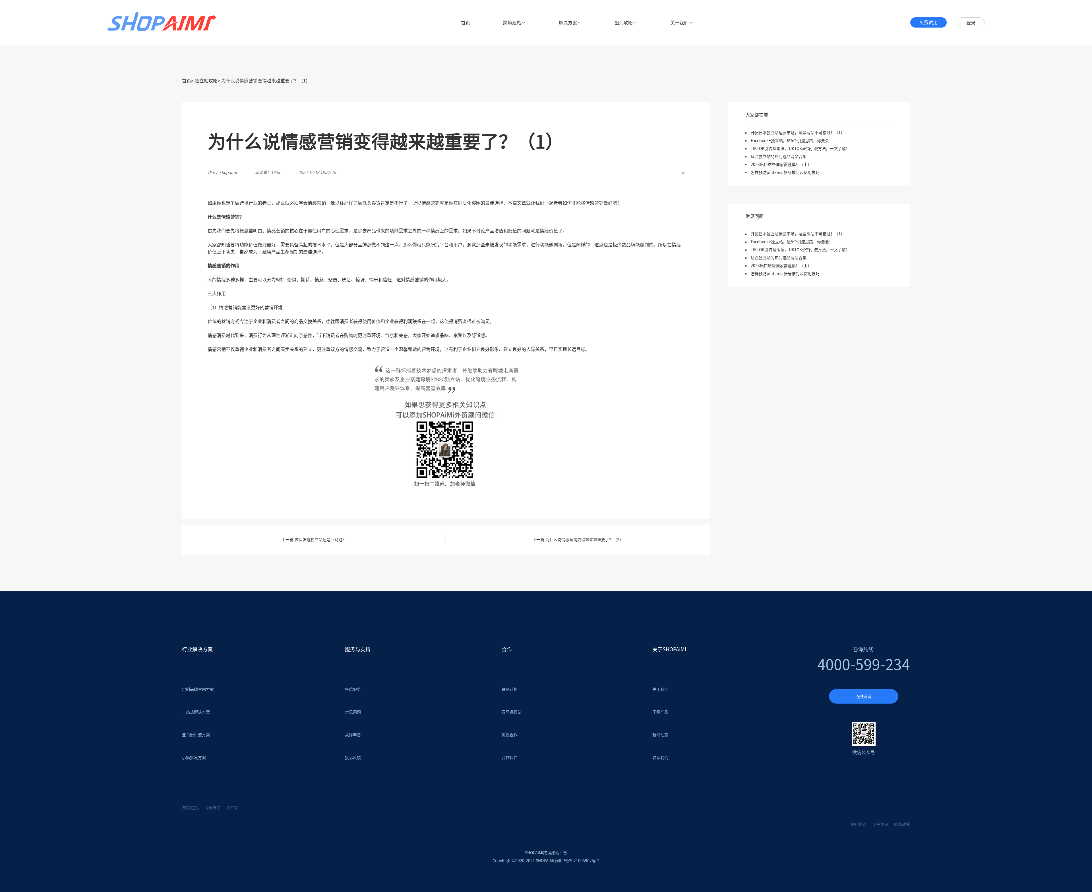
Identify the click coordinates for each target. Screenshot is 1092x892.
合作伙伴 (510, 758)
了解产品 (660, 712)
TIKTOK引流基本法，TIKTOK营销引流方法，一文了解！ (800, 149)
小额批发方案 (194, 758)
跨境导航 (213, 808)
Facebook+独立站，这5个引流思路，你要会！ (792, 141)
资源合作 (510, 735)
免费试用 (928, 22)
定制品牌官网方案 (198, 689)
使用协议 (859, 824)
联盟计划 (510, 689)
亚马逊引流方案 (196, 735)
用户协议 (880, 824)
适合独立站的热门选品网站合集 (778, 157)
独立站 (232, 808)
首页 (465, 22)
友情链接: (190, 808)
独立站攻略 (206, 80)
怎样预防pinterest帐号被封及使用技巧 (785, 172)
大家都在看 (756, 115)
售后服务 (353, 689)
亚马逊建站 (512, 712)
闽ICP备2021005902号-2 (577, 861)
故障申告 (353, 735)
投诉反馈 (353, 758)
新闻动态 (660, 735)
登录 (970, 22)
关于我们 (660, 689)
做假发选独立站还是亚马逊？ (320, 540)
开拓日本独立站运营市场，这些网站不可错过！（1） (798, 133)
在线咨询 (863, 697)
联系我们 (660, 758)
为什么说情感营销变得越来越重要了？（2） (584, 540)
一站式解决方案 (196, 712)
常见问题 (754, 216)
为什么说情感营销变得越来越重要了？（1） (265, 80)
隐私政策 (902, 824)
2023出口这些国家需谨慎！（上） (781, 165)
